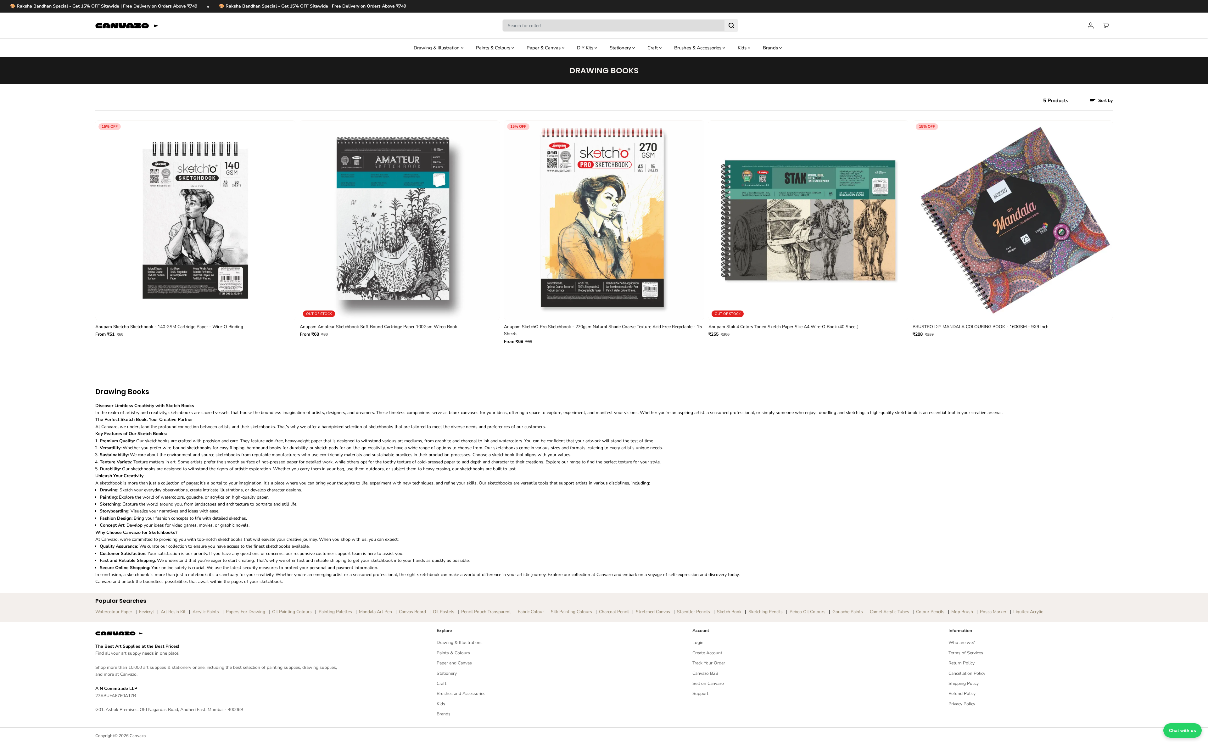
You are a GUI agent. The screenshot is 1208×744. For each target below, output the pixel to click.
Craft (653, 48)
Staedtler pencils (693, 612)
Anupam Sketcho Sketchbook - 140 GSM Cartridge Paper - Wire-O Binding (169, 327)
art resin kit (173, 612)
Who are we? (961, 643)
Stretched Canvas (653, 612)
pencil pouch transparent (486, 612)
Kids (743, 48)
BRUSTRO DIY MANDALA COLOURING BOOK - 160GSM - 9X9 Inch (981, 327)
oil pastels (443, 612)
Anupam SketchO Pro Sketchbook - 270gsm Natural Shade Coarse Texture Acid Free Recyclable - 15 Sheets (603, 330)
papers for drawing (245, 612)
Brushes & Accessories (698, 48)
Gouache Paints (847, 612)
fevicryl (146, 612)
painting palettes (335, 612)
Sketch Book (729, 612)
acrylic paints (206, 612)
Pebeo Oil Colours (807, 612)
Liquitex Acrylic (1028, 612)
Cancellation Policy (966, 673)
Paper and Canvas (454, 663)
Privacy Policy (961, 704)
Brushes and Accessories (461, 693)
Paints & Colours (494, 48)
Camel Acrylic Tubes (889, 612)
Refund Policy (962, 693)
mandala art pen (375, 612)
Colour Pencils (930, 612)
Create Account (707, 653)
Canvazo (138, 736)
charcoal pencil (614, 612)
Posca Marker (993, 612)
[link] (220, 633)
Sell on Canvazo (708, 683)
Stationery (621, 48)
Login (697, 643)
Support (700, 693)
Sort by (1105, 100)
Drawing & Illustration (437, 48)
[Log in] (1091, 25)
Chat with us (1182, 730)
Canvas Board (412, 612)
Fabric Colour (531, 612)
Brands (771, 48)
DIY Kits (586, 48)
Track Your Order (708, 663)
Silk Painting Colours (571, 612)
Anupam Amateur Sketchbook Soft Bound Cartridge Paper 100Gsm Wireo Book (378, 327)
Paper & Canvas (544, 48)
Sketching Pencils (765, 612)
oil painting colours (292, 612)
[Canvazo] (126, 26)
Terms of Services (965, 653)
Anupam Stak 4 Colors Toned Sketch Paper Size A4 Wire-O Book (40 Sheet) (783, 327)
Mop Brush (962, 612)
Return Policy (961, 663)
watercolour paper (113, 612)
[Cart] (1106, 25)
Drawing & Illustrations (460, 643)
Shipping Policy (963, 683)
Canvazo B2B (705, 673)
